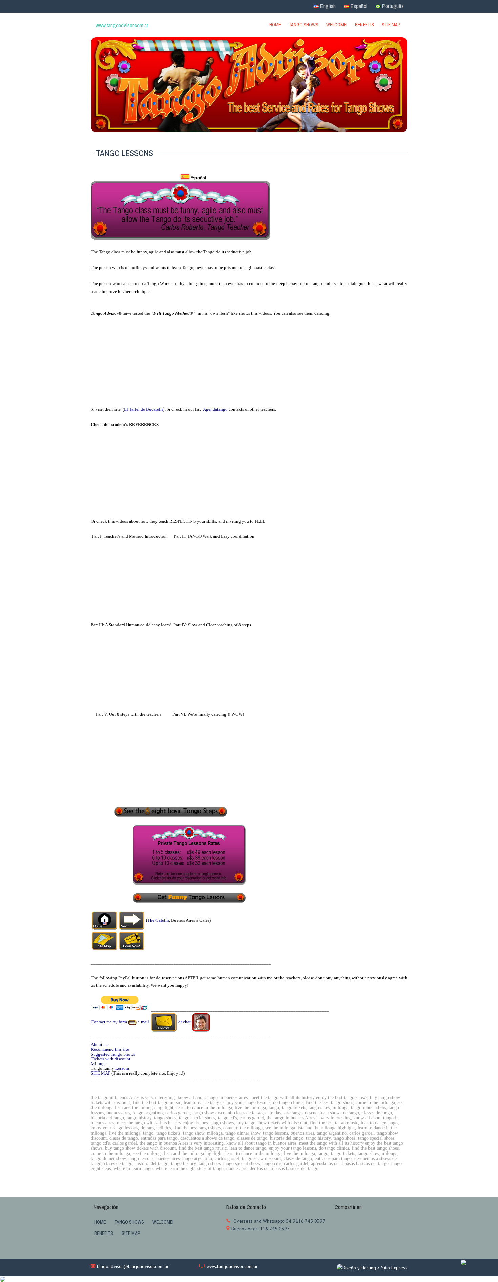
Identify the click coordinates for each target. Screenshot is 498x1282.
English (327, 6)
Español (358, 6)
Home (275, 25)
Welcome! (336, 25)
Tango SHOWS (303, 25)
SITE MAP (391, 25)
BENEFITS (364, 25)
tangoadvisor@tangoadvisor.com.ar (133, 1266)
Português (392, 6)
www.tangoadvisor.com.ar (232, 1266)
